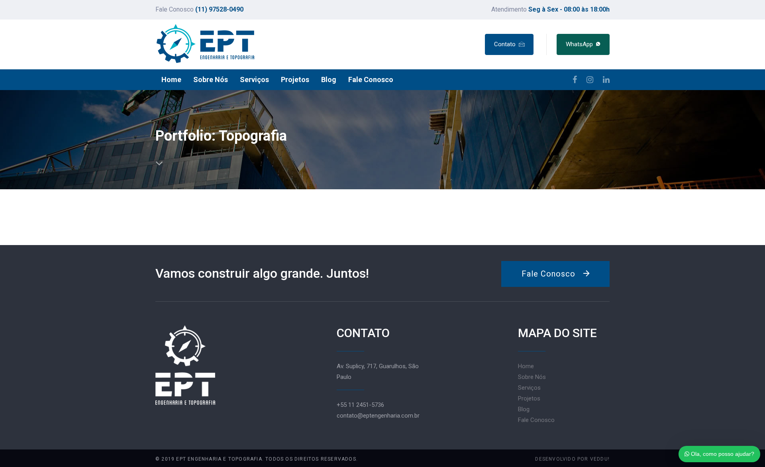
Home (526, 366)
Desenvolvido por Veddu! (572, 459)
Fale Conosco (536, 420)
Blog (524, 409)
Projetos (529, 398)
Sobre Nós (532, 377)
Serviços (529, 387)
